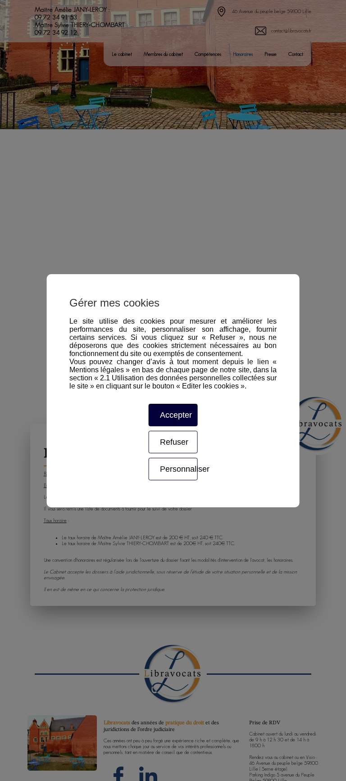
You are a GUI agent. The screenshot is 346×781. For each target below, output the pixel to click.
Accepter (176, 415)
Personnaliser (178, 469)
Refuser (174, 442)
